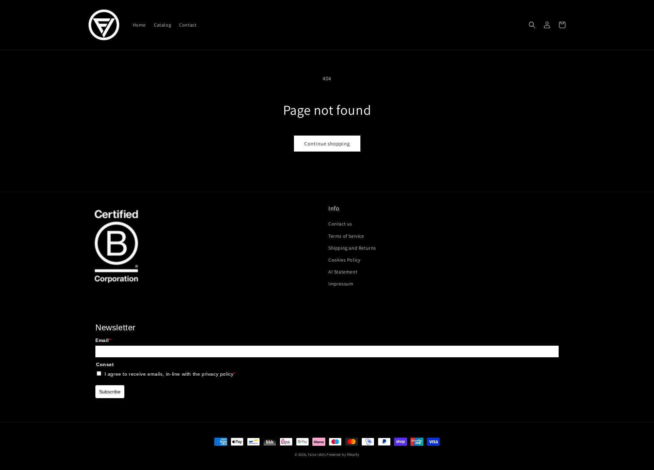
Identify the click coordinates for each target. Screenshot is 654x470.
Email (103, 340)
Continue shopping (327, 143)
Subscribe (110, 391)
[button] (532, 24)
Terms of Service (346, 236)
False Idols (317, 454)
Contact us (340, 224)
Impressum (340, 284)
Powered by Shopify (343, 454)
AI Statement (342, 272)
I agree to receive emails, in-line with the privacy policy (170, 374)
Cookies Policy (344, 260)
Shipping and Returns (352, 248)
